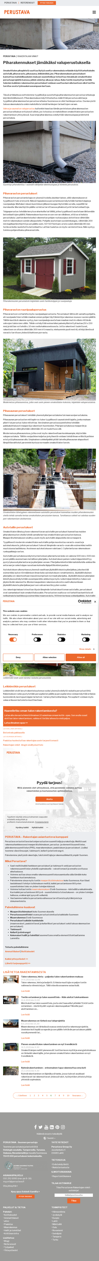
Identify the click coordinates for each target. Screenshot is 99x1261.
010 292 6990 (10, 1178)
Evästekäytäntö (60, 1164)
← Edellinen (21, 1095)
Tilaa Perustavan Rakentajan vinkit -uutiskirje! (73, 1189)
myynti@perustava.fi (13, 1181)
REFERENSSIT (28, 3)
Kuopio (55, 1218)
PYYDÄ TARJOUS (46, 3)
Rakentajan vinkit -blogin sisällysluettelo (23, 745)
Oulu (54, 1227)
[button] (49, 1138)
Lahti (54, 1221)
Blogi (6, 1241)
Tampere (56, 1236)
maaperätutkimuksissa (52, 880)
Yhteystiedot (11, 1250)
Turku (55, 1240)
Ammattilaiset (12, 951)
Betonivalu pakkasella (14, 732)
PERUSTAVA (10, 3)
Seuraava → (77, 1095)
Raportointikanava (61, 1176)
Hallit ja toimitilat (12, 1230)
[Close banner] (95, 602)
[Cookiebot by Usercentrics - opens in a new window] (80, 602)
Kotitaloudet (28, 951)
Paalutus (8, 1224)
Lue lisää (25, 991)
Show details (85, 649)
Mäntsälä (57, 1224)
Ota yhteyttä (9, 1186)
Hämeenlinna (58, 1212)
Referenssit (10, 1244)
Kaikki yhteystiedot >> (16, 959)
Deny (18, 657)
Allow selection (49, 657)
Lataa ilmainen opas (14, 723)
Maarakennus (10, 1227)
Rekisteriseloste (60, 1167)
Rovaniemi (57, 1230)
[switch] (37, 639)
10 (68, 1095)
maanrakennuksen (41, 889)
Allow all (81, 657)
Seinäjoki (56, 1233)
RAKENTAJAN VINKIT (28, 56)
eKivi (6, 1221)
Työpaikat (9, 1247)
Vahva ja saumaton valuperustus (19, 108)
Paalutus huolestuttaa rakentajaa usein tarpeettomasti (30, 740)
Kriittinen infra (11, 1233)
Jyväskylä (57, 1215)
